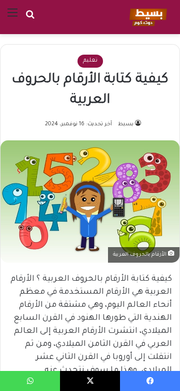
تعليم (90, 61)
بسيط (126, 124)
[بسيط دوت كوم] (146, 17)
